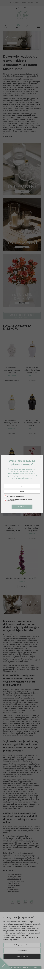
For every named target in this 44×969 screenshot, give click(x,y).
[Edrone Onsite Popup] (22, 484)
